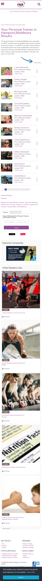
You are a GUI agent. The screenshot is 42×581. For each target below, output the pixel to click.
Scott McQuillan (21, 104)
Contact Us (26, 557)
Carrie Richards (21, 67)
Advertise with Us (28, 554)
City (3, 544)
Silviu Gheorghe (21, 152)
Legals (25, 555)
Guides (6, 310)
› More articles (6, 528)
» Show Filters (37, 62)
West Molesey (22, 206)
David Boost (20, 176)
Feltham (21, 202)
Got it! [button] (21, 577)
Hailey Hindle (20, 80)
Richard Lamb (20, 92)
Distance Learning (28, 547)
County (4, 547)
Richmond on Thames (8, 204)
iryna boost (19, 164)
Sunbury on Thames (22, 204)
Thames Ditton (12, 206)
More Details (18, 74)
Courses (4, 545)
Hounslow (28, 202)
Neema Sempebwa (23, 116)
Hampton (4, 198)
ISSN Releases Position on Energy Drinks (13, 467)
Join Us (12, 11)
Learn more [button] (31, 572)
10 (27, 189)
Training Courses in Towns (9, 557)
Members (35, 11)
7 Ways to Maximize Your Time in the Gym (13, 313)
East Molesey (13, 202)
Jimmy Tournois (21, 128)
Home (2, 24)
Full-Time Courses (28, 545)
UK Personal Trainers (10, 24)
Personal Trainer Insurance (23, 11)
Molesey (34, 202)
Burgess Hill (5, 202)
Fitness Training (27, 544)
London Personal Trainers (9, 555)
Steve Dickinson (22, 140)
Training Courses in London (10, 554)
